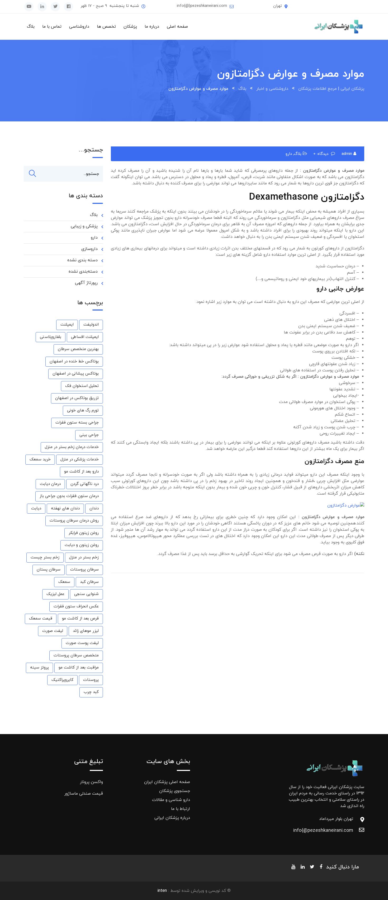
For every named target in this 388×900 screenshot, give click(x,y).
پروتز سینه (39, 667)
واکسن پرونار (91, 782)
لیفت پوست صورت (82, 643)
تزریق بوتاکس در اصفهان (77, 398)
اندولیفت (91, 324)
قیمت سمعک (40, 618)
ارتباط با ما (180, 809)
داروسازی (89, 249)
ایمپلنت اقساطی (85, 337)
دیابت (36, 508)
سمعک (64, 582)
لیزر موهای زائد (86, 631)
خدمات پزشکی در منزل (79, 459)
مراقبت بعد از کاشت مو (79, 667)
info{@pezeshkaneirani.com (348, 830)
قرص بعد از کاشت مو (80, 618)
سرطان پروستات (84, 569)
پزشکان (130, 26)
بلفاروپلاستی (50, 337)
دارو (289, 154)
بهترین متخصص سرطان (78, 349)
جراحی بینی (89, 435)
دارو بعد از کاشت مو (81, 471)
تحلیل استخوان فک (82, 386)
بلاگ (31, 26)
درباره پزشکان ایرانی (172, 818)
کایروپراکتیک (62, 680)
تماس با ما (51, 26)
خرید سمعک (40, 459)
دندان (94, 508)
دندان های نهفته (65, 508)
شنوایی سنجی (86, 594)
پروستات (91, 680)
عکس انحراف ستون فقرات (76, 606)
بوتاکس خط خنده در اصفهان (74, 361)
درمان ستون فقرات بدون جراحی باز (69, 496)
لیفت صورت (52, 631)
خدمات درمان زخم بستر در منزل (72, 447)
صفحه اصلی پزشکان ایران (167, 782)
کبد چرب (91, 692)
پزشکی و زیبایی (84, 226)
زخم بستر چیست (45, 557)
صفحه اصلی (177, 26)
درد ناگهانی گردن (84, 484)
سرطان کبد (89, 582)
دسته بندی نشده (82, 260)
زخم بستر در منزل (84, 557)
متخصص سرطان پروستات (76, 655)
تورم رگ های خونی (83, 410)
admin (347, 154)
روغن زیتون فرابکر (84, 533)
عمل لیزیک (55, 594)
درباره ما (152, 26)
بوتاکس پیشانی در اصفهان (76, 373)
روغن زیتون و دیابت (82, 545)
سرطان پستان (48, 569)
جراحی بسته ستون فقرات (77, 422)
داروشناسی (79, 26)
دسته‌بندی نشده (83, 271)
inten (162, 891)
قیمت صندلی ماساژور (83, 793)
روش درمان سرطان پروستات (74, 520)
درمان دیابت (50, 484)
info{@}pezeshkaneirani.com (202, 6)
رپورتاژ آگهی (86, 283)
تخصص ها (106, 26)
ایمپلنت (67, 324)
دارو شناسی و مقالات (171, 800)
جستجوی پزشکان (174, 791)
